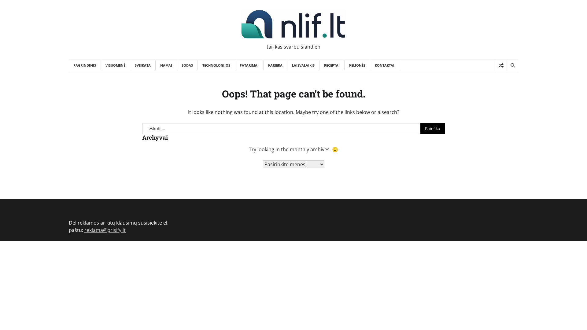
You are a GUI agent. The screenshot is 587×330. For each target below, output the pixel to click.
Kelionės (357, 65)
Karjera (275, 65)
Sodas (187, 65)
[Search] (512, 65)
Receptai (332, 65)
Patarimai (249, 65)
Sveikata (143, 65)
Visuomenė (115, 65)
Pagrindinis (84, 65)
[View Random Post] (501, 65)
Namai (166, 65)
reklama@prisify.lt (105, 230)
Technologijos (216, 65)
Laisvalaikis (303, 65)
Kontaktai (384, 65)
